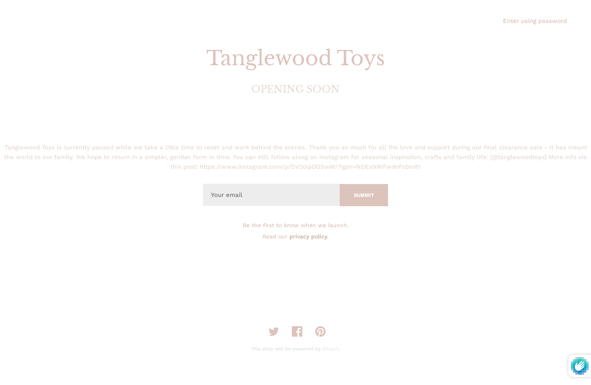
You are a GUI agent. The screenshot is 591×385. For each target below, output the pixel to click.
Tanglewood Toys (295, 58)
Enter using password (535, 21)
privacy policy (308, 236)
